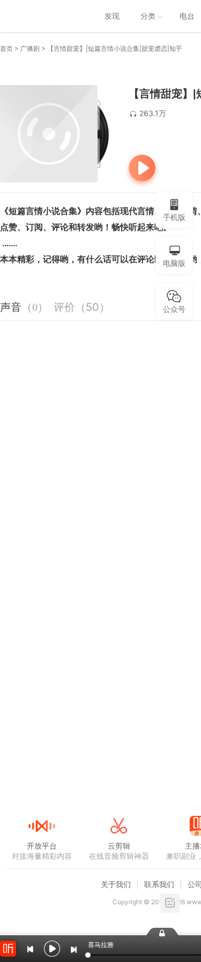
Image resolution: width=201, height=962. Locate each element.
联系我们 (159, 884)
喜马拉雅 (41, 16)
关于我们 (116, 884)
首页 (6, 48)
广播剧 (30, 48)
